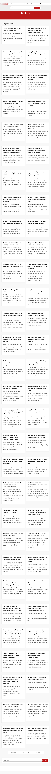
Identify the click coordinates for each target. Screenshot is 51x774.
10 (23, 752)
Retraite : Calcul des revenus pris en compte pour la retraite (12, 53)
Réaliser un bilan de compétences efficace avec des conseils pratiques (37, 78)
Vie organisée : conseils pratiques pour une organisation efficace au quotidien (13, 78)
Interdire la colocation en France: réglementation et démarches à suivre (37, 388)
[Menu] (3, 1)
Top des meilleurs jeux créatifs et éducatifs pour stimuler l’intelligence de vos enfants (37, 608)
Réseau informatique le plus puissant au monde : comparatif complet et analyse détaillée (12, 150)
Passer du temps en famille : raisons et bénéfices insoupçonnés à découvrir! (13, 412)
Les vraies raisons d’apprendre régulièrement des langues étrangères (12, 199)
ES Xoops (25, 13)
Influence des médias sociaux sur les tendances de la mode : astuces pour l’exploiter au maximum (13, 680)
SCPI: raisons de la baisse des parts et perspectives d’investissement (36, 656)
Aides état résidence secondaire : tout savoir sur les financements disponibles (13, 461)
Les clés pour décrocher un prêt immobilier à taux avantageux (12, 558)
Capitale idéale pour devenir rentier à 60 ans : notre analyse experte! (36, 412)
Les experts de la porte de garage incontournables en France (13, 102)
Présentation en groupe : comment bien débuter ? (10, 511)
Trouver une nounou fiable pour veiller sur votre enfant (12, 29)
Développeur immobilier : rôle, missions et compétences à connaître (36, 339)
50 (34, 752)
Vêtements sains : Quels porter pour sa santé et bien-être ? (36, 678)
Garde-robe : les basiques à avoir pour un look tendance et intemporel (12, 363)
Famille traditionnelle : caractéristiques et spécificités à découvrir (37, 485)
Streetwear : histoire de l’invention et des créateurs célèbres (13, 706)
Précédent (13, 752)
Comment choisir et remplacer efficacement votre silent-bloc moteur (36, 583)
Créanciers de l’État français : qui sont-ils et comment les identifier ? (12, 316)
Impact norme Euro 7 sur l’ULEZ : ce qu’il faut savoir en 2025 (37, 315)
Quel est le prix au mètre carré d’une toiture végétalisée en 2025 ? (13, 266)
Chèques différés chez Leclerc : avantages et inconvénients (12, 244)
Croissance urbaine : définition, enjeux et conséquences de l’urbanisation (36, 363)
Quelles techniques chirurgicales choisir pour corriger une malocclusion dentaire (12, 485)
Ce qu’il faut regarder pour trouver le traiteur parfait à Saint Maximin (13, 173)
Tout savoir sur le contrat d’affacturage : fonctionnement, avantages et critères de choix (12, 608)
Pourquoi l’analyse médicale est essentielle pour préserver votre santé (36, 199)
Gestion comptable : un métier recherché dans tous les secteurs (12, 222)
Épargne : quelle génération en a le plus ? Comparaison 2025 (13, 126)
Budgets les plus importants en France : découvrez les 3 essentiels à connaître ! (36, 292)
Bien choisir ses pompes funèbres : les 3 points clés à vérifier (37, 729)
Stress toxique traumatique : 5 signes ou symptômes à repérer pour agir (12, 339)
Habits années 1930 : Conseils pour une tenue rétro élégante (36, 535)
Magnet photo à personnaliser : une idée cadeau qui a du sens (36, 436)
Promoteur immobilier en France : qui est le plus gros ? (13, 535)
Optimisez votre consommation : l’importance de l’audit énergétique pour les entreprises (12, 583)
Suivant (38, 752)
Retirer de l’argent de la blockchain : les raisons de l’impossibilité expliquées (10, 437)
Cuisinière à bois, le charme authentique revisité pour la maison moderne (35, 174)
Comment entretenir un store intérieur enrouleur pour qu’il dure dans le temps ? (37, 632)
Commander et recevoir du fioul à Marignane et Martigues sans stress (37, 461)
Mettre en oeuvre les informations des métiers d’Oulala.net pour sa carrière (13, 730)
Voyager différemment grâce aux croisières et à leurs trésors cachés (37, 559)
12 (28, 752)
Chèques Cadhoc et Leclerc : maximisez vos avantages (35, 244)
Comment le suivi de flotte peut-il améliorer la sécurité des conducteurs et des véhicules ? (13, 632)
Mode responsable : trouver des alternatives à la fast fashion (36, 222)
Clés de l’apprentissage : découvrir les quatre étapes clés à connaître (37, 706)
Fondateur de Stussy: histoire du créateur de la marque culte (12, 291)
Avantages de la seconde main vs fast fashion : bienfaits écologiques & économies (37, 30)
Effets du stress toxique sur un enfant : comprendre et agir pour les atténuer (37, 103)
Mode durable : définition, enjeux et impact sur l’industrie (12, 387)
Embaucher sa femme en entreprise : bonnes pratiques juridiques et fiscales (36, 150)
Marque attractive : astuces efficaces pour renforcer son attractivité (35, 127)
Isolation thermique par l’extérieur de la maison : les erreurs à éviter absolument (37, 266)
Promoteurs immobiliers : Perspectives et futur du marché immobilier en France (36, 512)
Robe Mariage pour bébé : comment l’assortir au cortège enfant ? (17, 4)
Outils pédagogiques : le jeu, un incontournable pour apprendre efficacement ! (36, 54)
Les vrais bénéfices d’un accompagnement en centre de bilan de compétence (12, 656)
